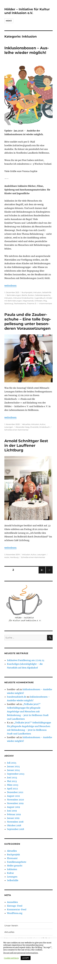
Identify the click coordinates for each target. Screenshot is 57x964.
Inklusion (37, 292)
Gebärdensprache (42, 295)
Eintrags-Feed (14, 905)
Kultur (42, 424)
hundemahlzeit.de (16, 696)
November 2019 (15, 803)
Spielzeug (8, 303)
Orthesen (38, 301)
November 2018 (15, 821)
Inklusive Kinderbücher (23, 298)
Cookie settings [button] (11, 958)
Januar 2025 (13, 766)
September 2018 (15, 829)
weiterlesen (10, 285)
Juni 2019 (12, 810)
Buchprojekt (27, 292)
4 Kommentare (45, 303)
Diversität (34, 427)
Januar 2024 (13, 770)
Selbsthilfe (46, 292)
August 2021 (13, 796)
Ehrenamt (12, 858)
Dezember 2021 (15, 792)
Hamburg (14, 557)
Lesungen (8, 427)
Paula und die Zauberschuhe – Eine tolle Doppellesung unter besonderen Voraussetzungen (27, 321)
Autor (6, 557)
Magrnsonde (28, 301)
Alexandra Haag (22, 427)
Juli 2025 (11, 762)
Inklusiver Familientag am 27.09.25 (25, 660)
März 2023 (12, 785)
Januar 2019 (13, 818)
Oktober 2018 (14, 825)
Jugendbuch (40, 298)
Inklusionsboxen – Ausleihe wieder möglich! (26, 50)
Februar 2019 (14, 814)
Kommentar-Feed (16, 909)
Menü (9, 21)
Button (31, 295)
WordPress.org (14, 913)
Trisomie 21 (31, 303)
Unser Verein (11, 925)
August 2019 (13, 807)
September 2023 (15, 773)
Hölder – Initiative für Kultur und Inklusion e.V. (27, 11)
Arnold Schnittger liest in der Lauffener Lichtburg (26, 445)
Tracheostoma (20, 303)
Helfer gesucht (14, 865)
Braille (24, 295)
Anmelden (12, 902)
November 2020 (15, 799)
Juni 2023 (12, 777)
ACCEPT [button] (25, 958)
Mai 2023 (12, 781)
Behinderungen (14, 295)
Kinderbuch (44, 427)
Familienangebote (16, 862)
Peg (45, 301)
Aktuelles (26, 424)
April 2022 (12, 788)
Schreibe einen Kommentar (16, 430)
